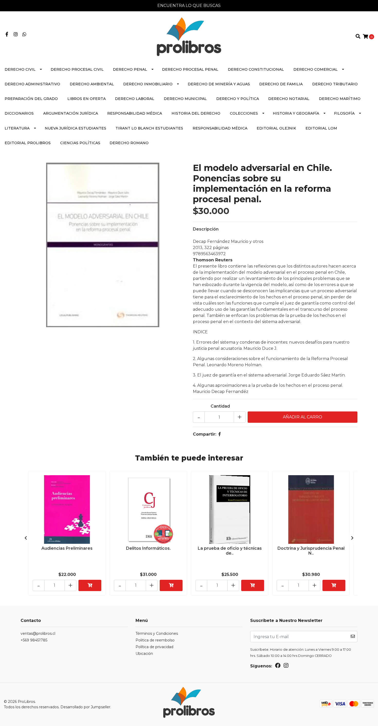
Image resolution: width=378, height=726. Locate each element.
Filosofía (344, 113)
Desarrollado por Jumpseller (85, 707)
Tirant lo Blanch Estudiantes (149, 128)
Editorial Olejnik (276, 128)
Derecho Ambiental (92, 84)
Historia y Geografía (296, 113)
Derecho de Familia (281, 84)
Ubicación (144, 653)
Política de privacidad (154, 647)
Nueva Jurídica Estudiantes (75, 128)
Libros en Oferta (86, 98)
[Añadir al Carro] (89, 585)
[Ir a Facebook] (7, 34)
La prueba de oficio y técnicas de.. (230, 551)
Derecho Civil (20, 69)
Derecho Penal (130, 69)
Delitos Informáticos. (148, 548)
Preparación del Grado (31, 98)
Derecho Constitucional (256, 69)
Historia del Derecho (196, 113)
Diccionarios (19, 113)
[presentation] (26, 538)
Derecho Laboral (134, 98)
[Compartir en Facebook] (219, 434)
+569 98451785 (34, 640)
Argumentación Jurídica (70, 113)
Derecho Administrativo (32, 84)
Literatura (17, 128)
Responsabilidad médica (134, 113)
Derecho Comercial (315, 69)
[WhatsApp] (25, 34)
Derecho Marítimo (340, 98)
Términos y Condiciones (157, 633)
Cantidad (220, 406)
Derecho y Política (237, 98)
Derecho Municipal (185, 98)
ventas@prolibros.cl (38, 633)
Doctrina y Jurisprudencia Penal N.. (311, 551)
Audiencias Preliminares (67, 548)
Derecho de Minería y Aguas (219, 84)
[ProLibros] (189, 36)
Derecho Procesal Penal (190, 69)
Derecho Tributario (335, 84)
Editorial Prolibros (28, 143)
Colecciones (244, 113)
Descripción (206, 229)
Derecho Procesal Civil (77, 69)
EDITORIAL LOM (321, 128)
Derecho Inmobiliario (148, 84)
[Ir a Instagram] (16, 34)
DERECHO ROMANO (129, 143)
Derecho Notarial (288, 98)
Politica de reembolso (155, 640)
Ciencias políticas (80, 143)
